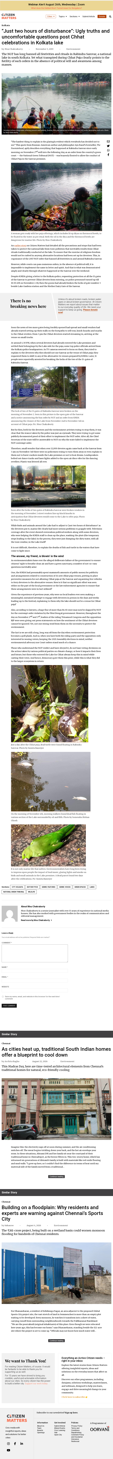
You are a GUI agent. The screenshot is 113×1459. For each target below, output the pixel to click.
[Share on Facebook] (108, 154)
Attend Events (59, 1428)
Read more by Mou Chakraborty (35, 920)
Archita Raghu (12, 1061)
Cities (50, 16)
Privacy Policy (76, 1426)
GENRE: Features (48, 887)
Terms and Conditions (75, 1429)
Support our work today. (36, 1383)
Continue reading (56, 1177)
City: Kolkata (17, 887)
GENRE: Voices (65, 887)
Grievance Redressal (75, 1440)
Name (5, 967)
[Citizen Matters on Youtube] (8, 1450)
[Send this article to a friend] (108, 141)
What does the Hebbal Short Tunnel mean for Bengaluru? (56, 8)
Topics (62, 16)
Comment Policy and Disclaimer (77, 1436)
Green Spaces (80, 887)
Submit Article (88, 16)
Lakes (92, 887)
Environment (73, 49)
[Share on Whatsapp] (108, 150)
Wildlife (31, 892)
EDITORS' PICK (32, 887)
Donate (102, 16)
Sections (74, 16)
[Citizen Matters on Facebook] (15, 1444)
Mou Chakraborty (14, 49)
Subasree (9, 1225)
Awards (40, 1430)
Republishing (76, 1432)
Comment (7, 943)
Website (5, 987)
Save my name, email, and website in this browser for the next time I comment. (32, 998)
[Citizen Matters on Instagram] (8, 1444)
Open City (58, 1435)
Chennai (6, 1043)
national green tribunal (13, 892)
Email (5, 977)
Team (39, 1428)
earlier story (20, 245)
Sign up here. (71, 1412)
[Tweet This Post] (108, 145)
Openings (41, 1432)
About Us (40, 1426)
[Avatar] (10, 914)
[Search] (110, 16)
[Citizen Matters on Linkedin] (22, 1444)
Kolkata (6, 25)
